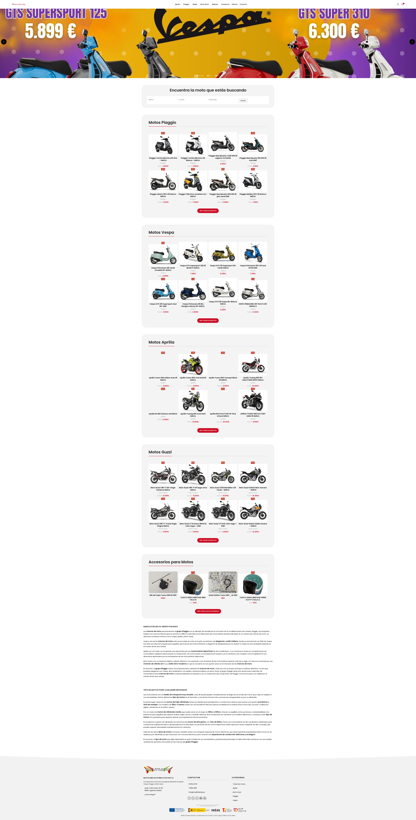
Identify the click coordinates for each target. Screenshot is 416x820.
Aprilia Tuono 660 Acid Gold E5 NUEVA (193, 379)
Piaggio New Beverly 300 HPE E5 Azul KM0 (253, 159)
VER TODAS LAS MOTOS (208, 211)
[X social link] (193, 798)
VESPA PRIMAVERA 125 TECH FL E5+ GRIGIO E (253, 305)
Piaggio (163, 163)
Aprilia (163, 383)
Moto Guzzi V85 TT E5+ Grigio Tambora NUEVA (163, 489)
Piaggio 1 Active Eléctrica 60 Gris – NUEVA (163, 159)
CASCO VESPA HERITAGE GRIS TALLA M (193, 598)
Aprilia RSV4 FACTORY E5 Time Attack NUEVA (223, 415)
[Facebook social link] (189, 798)
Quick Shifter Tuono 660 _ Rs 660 (223, 595)
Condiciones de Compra (204, 815)
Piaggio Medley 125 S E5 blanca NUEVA (253, 195)
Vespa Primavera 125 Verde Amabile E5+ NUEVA (163, 269)
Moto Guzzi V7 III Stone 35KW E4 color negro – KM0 (193, 525)
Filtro (243, 101)
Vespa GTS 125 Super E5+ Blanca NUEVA (223, 303)
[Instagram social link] (197, 798)
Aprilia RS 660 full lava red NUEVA (163, 414)
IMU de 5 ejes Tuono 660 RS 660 (163, 595)
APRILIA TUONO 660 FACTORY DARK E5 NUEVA (252, 415)
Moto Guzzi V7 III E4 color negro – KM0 (223, 525)
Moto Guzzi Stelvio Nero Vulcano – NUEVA (253, 489)
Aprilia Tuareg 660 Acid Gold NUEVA (193, 415)
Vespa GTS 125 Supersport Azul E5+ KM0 (163, 305)
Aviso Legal (218, 815)
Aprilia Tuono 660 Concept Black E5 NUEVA (223, 379)
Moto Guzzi (163, 493)
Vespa (163, 273)
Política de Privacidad (188, 815)
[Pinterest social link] (204, 798)
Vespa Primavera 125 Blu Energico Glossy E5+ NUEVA (193, 305)
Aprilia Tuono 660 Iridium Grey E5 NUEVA (163, 379)
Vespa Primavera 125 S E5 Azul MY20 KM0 (253, 266)
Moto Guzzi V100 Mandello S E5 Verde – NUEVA (223, 489)
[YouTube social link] (200, 798)
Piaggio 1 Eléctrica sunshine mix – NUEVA (193, 195)
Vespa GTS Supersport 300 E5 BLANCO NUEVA (193, 266)
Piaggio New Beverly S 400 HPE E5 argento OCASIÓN (223, 157)
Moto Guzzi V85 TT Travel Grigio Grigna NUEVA (163, 525)
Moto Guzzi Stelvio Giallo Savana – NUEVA (253, 525)
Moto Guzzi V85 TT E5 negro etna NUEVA (193, 489)
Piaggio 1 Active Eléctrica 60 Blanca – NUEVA (193, 159)
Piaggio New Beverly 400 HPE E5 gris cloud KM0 (222, 195)
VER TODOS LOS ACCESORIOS (208, 611)
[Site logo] (18, 4)
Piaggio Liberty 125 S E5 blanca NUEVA (163, 195)
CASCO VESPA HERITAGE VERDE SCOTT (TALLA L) (253, 598)
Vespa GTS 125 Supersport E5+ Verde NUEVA (223, 266)
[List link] (163, 794)
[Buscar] (398, 4)
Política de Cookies (229, 815)
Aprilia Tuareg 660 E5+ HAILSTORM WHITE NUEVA (253, 379)
